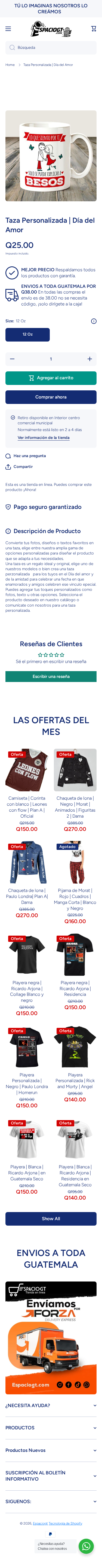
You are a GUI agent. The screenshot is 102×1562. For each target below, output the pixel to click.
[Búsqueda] (10, 48)
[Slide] (94, 321)
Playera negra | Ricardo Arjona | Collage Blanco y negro (27, 991)
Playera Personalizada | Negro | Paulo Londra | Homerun (27, 1083)
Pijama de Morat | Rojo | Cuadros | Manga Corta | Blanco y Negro (75, 899)
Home (10, 65)
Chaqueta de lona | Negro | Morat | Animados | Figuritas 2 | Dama (75, 807)
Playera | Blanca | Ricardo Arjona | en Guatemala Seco (26, 1172)
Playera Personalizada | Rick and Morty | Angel (75, 1080)
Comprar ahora (51, 397)
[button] (94, 28)
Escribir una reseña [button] (51, 676)
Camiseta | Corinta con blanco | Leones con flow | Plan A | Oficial (27, 807)
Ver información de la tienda (44, 437)
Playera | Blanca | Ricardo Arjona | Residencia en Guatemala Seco (75, 1175)
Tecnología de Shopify (65, 1523)
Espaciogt (40, 1523)
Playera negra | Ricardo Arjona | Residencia (75, 988)
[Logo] (51, 29)
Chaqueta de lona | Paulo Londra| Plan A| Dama (27, 896)
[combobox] (51, 48)
